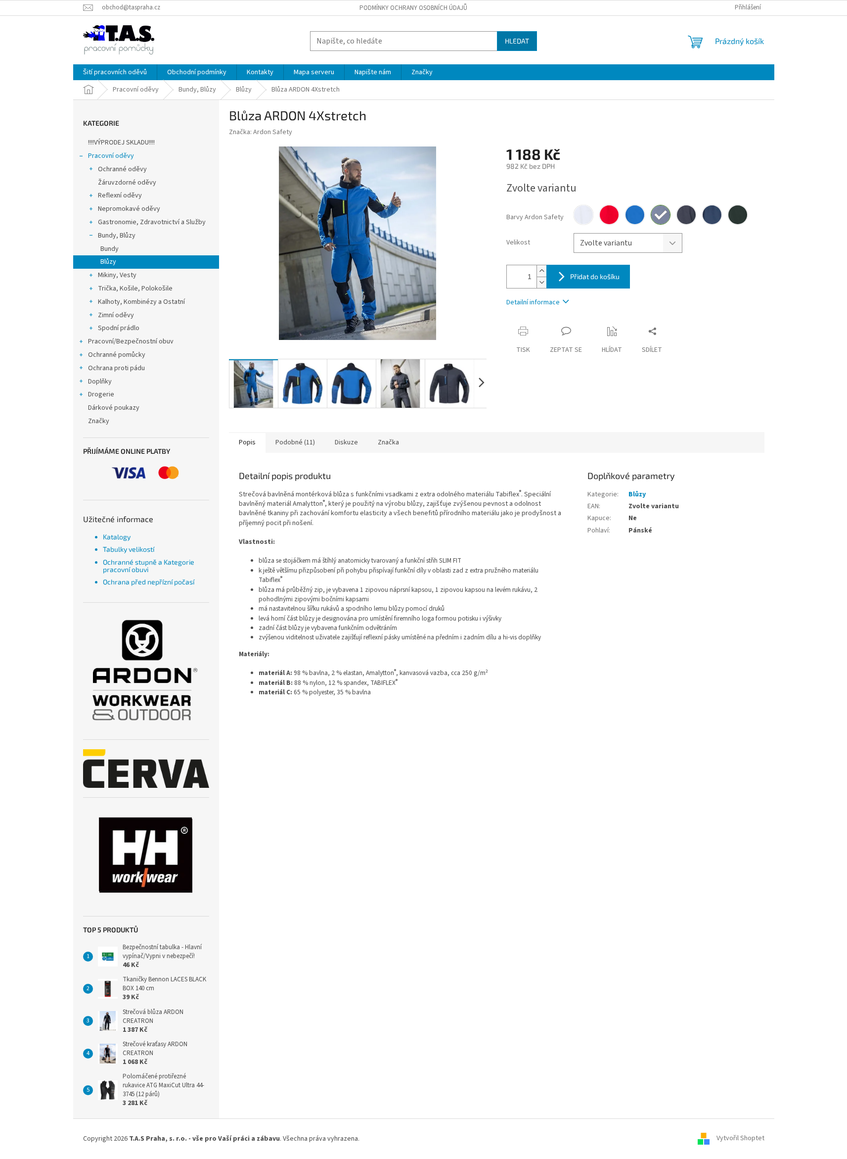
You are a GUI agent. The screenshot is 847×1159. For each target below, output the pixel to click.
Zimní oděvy (116, 315)
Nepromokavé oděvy (129, 209)
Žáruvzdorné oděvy (127, 183)
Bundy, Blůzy (116, 236)
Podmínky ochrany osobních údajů (413, 7)
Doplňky (100, 381)
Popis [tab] (247, 442)
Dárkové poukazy (113, 408)
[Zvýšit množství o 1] (541, 271)
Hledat (517, 41)
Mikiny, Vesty (117, 275)
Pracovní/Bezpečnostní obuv (131, 341)
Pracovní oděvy (111, 156)
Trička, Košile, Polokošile (135, 288)
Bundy (109, 249)
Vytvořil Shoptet (740, 1139)
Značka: (260, 132)
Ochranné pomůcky (116, 355)
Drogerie (101, 394)
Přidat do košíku (595, 276)
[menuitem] (115, 72)
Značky (98, 421)
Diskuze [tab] (346, 442)
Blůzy (108, 262)
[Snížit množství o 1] (541, 282)
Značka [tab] (388, 442)
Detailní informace (533, 302)
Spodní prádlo (118, 328)
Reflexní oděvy (120, 195)
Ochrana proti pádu (116, 368)
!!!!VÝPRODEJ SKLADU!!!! (121, 142)
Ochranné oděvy (122, 169)
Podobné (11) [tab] (295, 442)
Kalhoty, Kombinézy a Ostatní (141, 302)
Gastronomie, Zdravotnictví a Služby (152, 222)
